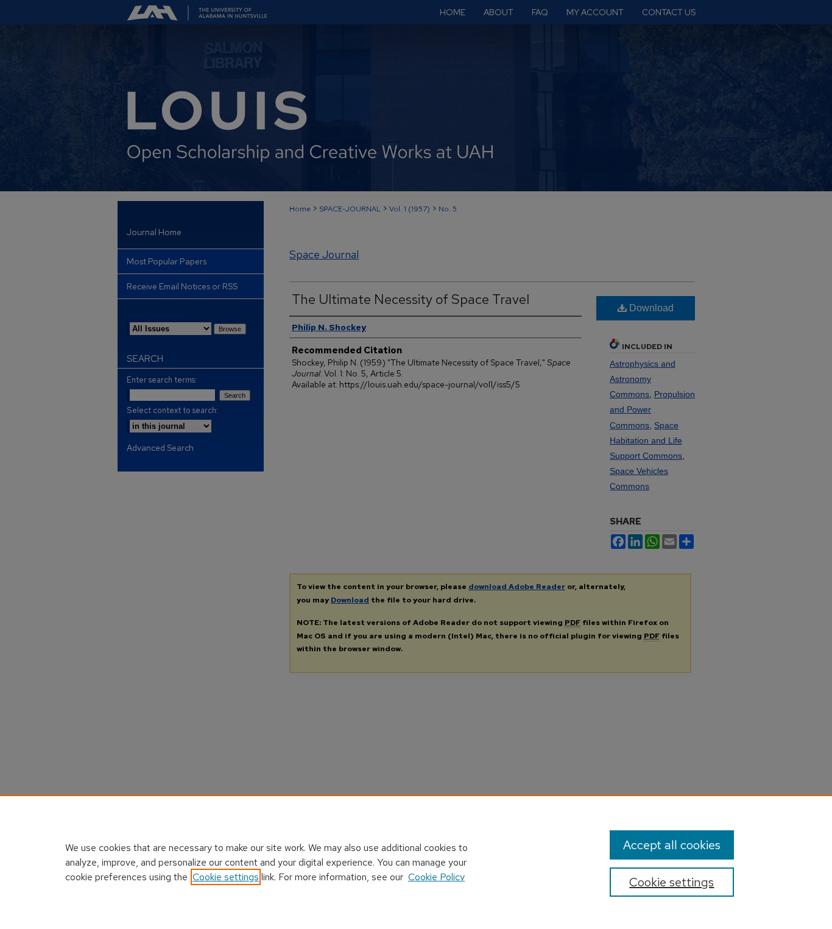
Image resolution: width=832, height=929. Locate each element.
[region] (416, 862)
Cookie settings (225, 877)
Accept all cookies (672, 845)
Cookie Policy (436, 877)
